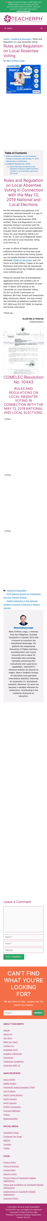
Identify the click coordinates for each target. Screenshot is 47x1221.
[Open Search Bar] (41, 28)
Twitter (6, 1148)
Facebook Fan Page (12, 1136)
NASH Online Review (13, 1095)
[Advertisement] (23, 121)
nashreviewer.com (23, 11)
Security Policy (10, 1174)
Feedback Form (10, 1050)
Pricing (6, 1115)
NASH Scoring (9, 1103)
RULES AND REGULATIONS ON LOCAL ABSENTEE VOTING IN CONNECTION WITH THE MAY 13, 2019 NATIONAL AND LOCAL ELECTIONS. (24, 170)
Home (6, 39)
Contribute (8, 1058)
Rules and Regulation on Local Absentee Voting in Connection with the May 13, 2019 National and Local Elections (22, 158)
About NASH (9, 1079)
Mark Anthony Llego (23, 628)
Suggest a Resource (12, 1054)
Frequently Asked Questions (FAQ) (19, 1087)
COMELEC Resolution (22, 260)
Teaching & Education (21, 39)
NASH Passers (10, 1099)
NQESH (6, 1140)
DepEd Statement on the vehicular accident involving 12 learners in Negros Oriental (21, 604)
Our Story (7, 1038)
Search (6, 1030)
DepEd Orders (9, 1083)
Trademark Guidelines (13, 1061)
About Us (7, 1034)
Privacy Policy (9, 1162)
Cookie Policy (9, 1170)
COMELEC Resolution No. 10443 (18, 164)
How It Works (9, 1091)
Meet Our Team (10, 1042)
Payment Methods (11, 1111)
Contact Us (8, 1046)
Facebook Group (11, 1133)
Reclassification (10, 1119)
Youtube (7, 1144)
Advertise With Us (11, 1065)
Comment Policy (10, 1198)
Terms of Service (11, 1166)
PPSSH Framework (12, 1107)
